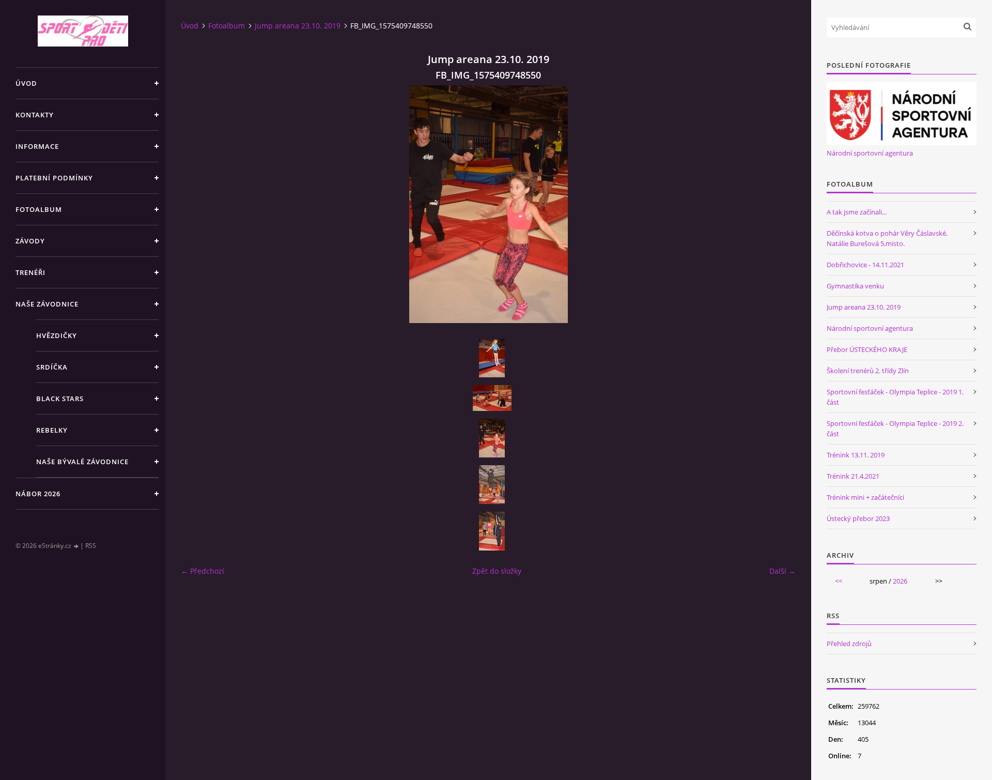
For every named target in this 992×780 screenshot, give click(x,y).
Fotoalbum (39, 209)
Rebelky (52, 430)
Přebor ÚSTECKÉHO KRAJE (867, 349)
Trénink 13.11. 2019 (856, 455)
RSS (90, 545)
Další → (782, 571)
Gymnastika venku (855, 285)
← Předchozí (202, 571)
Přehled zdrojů (849, 643)
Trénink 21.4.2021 (853, 476)
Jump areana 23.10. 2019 (297, 25)
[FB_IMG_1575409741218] (491, 484)
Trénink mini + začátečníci (865, 497)
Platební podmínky (54, 177)
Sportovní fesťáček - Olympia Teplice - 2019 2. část (895, 428)
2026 (900, 581)
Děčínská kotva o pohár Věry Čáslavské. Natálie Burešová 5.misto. (887, 238)
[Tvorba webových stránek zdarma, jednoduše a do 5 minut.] (76, 546)
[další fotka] (779, 204)
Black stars (60, 398)
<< (838, 581)
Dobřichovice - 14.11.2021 (865, 264)
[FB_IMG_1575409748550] (491, 438)
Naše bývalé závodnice (82, 461)
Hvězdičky (56, 335)
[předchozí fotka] (197, 204)
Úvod (26, 83)
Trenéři (30, 272)
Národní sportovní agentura (870, 153)
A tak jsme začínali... (857, 212)
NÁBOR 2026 (38, 493)
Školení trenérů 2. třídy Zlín (868, 370)
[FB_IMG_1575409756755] (491, 398)
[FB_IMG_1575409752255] (491, 358)
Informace (37, 146)
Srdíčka (52, 367)
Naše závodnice (47, 304)
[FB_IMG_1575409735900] (491, 531)
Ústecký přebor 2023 (858, 518)
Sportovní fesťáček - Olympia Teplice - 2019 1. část (895, 397)
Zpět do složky (496, 571)
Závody (30, 241)
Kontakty (35, 114)
